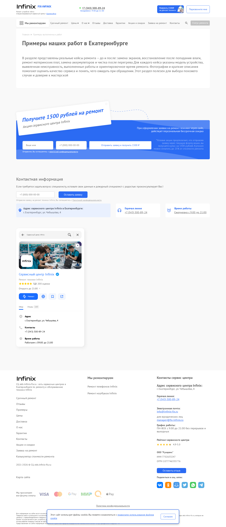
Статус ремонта (200, 22)
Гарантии (120, 23)
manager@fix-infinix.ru (170, 420)
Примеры (21, 409)
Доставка (108, 23)
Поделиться (160, 485)
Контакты (175, 23)
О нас (85, 23)
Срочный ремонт (59, 23)
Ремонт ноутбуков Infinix (102, 393)
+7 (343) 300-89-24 (93, 8)
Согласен (168, 516)
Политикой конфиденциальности (87, 200)
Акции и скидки (136, 23)
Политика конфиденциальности (113, 505)
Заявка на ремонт (157, 23)
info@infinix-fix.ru (167, 411)
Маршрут (31, 296)
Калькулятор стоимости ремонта (35, 456)
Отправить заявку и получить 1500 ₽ (120, 145)
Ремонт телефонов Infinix (102, 386)
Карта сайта (23, 477)
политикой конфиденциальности (63, 151)
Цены (74, 23)
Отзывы (96, 23)
